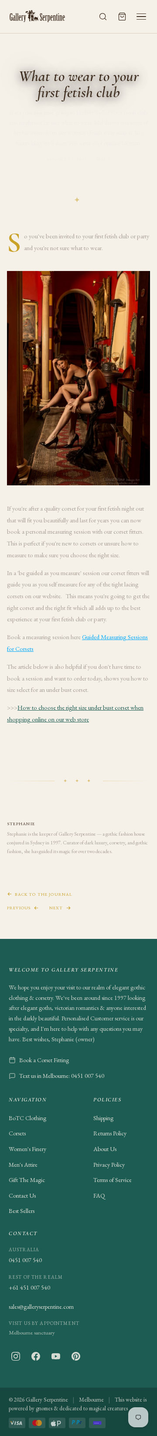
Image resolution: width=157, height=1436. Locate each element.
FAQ (99, 1195)
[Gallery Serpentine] (37, 16)
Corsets (17, 1133)
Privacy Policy (109, 1164)
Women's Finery (27, 1149)
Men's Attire (23, 1164)
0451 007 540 (25, 1260)
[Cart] (122, 16)
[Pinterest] (76, 1356)
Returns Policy (109, 1133)
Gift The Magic (27, 1180)
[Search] (103, 16)
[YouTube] (56, 1356)
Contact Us (22, 1195)
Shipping (103, 1118)
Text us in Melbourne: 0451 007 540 (61, 1076)
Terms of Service (112, 1180)
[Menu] (141, 16)
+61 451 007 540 (29, 1287)
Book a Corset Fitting (44, 1060)
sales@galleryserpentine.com (41, 1307)
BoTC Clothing (27, 1118)
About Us (104, 1149)
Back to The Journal (43, 894)
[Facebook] (36, 1356)
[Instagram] (16, 1356)
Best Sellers (21, 1211)
